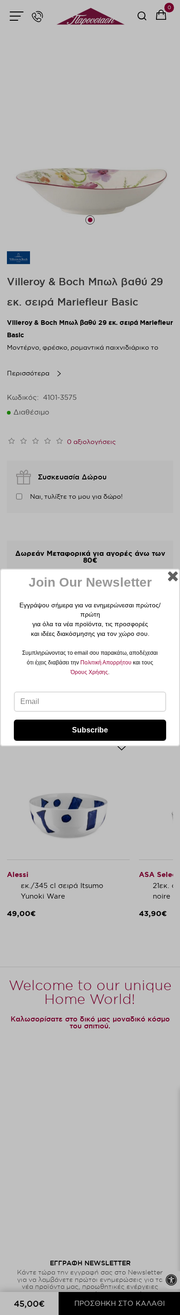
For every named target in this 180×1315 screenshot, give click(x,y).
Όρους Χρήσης (89, 672)
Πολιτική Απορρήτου (106, 662)
